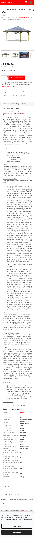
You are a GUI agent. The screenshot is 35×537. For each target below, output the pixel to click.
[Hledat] (21, 2)
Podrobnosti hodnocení (25, 17)
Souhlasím (17, 532)
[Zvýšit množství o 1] (7, 77)
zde (2, 522)
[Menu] (31, 2)
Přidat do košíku (18, 78)
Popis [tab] (4, 104)
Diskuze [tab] (24, 104)
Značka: (11, 19)
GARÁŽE (22, 412)
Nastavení (17, 526)
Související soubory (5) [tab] (14, 104)
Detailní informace (7, 86)
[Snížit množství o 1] (7, 79)
